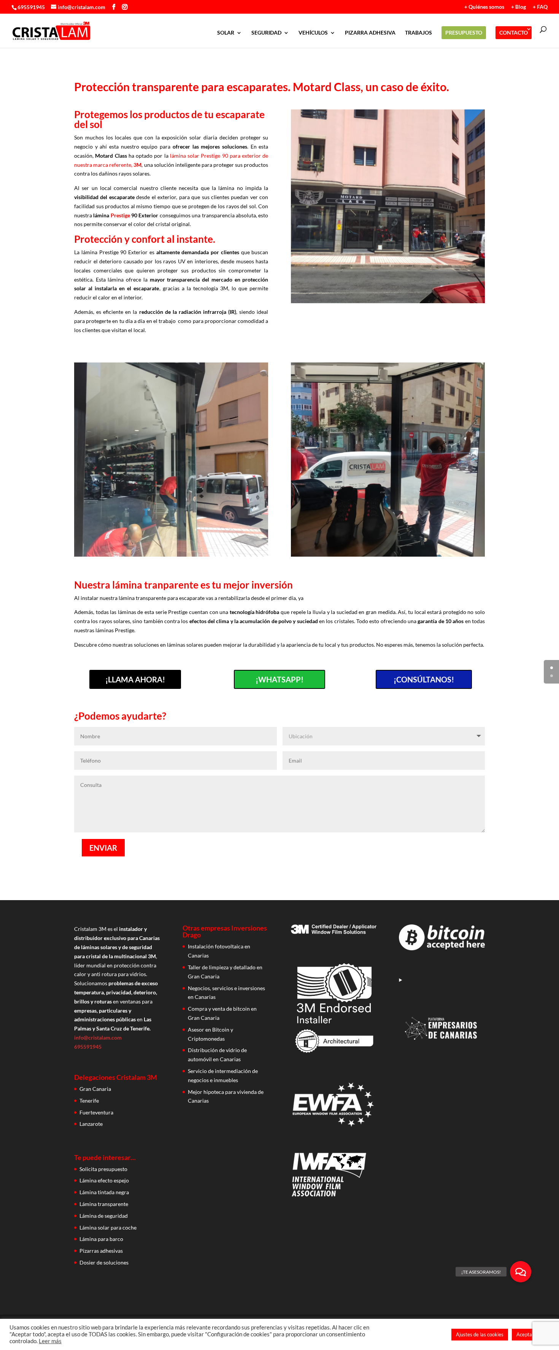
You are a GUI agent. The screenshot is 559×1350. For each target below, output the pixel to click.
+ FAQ (540, 7)
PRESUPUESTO (463, 32)
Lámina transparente (103, 1204)
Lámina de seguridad (103, 1215)
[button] (520, 1271)
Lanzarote (91, 1124)
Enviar (103, 847)
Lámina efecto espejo (104, 1180)
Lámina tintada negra (104, 1192)
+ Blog (518, 7)
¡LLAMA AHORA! (135, 679)
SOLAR (225, 33)
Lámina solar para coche (108, 1227)
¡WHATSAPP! (279, 679)
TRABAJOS (418, 33)
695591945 (31, 7)
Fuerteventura (96, 1112)
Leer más (50, 1341)
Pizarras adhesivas (101, 1250)
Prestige (120, 215)
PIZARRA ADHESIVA (370, 33)
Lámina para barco (101, 1239)
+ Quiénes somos (484, 7)
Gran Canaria (95, 1089)
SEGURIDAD (266, 33)
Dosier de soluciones (104, 1262)
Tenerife (89, 1100)
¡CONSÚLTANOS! (424, 679)
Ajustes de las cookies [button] (479, 1334)
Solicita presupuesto (103, 1169)
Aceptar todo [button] (530, 1334)
